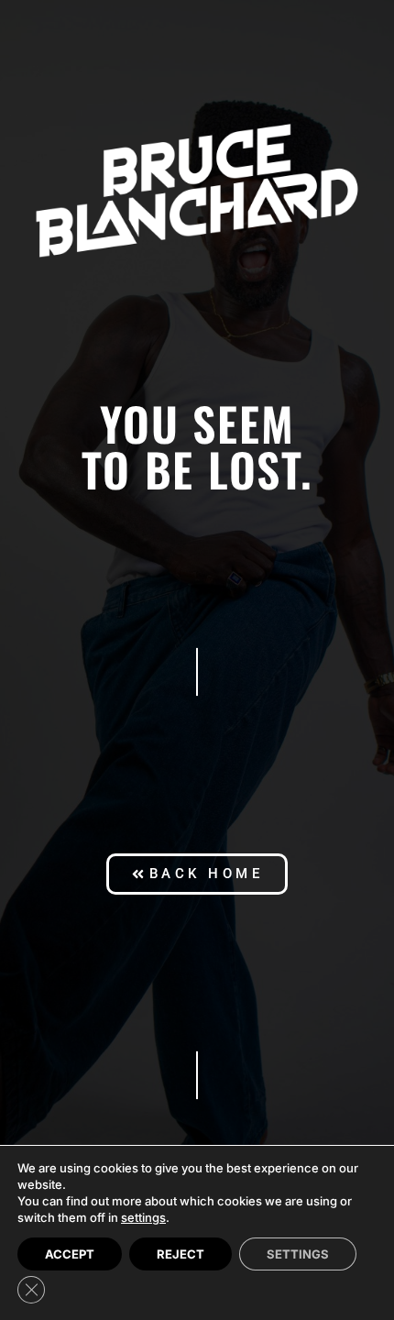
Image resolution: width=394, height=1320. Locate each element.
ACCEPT (69, 1254)
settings (143, 1217)
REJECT (180, 1254)
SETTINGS (298, 1254)
